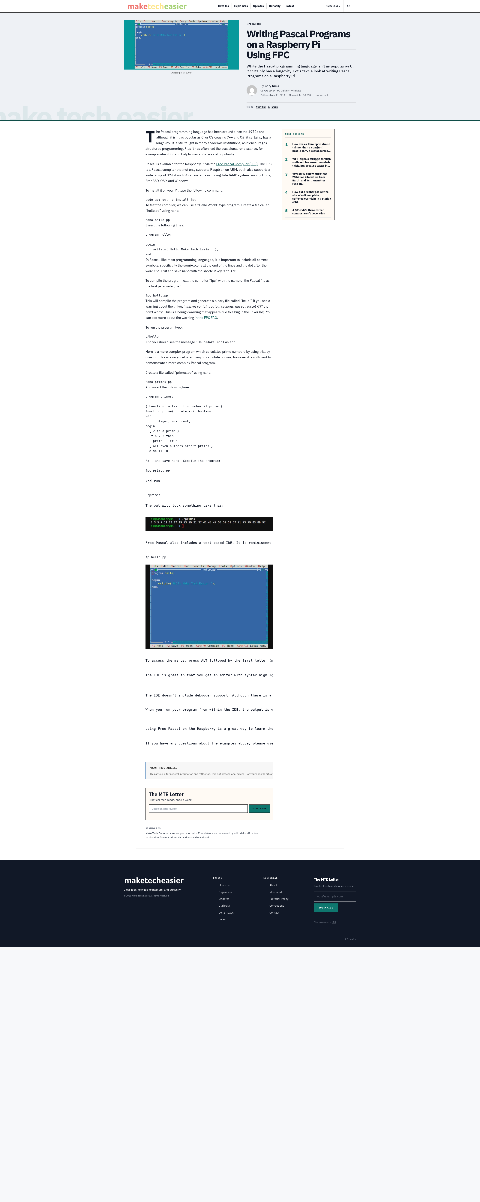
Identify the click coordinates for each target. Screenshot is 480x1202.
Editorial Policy (278, 899)
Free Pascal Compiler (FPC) (237, 164)
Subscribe (333, 6)
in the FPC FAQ (206, 317)
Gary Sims (272, 86)
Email (275, 106)
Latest (290, 6)
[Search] (348, 6)
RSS (334, 921)
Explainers (241, 6)
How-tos (223, 6)
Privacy (350, 939)
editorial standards (181, 837)
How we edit (321, 95)
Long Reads (226, 912)
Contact (274, 912)
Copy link (261, 106)
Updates (258, 6)
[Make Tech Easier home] (158, 6)
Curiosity (274, 6)
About (273, 885)
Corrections (276, 905)
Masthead (275, 892)
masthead (203, 837)
